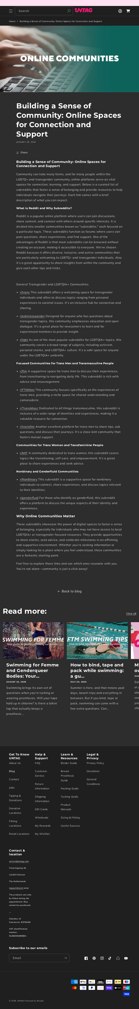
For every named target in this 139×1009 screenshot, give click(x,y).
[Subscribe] (65, 958)
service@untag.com (19, 861)
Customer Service (41, 773)
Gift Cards (41, 809)
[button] (11, 11)
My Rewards (43, 825)
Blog (12, 771)
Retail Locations (19, 833)
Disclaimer (93, 771)
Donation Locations (15, 810)
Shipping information (42, 799)
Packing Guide (70, 788)
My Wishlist (42, 833)
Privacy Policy (95, 763)
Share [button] (24, 152)
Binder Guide (69, 763)
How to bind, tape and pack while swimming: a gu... (97, 670)
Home (12, 21)
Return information (42, 786)
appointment (17, 888)
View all (131, 613)
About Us (15, 763)
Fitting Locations (15, 823)
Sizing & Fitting (70, 817)
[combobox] (44, 11)
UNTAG (20, 1001)
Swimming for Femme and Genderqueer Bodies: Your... (32, 670)
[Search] (69, 11)
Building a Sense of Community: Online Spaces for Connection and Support (61, 21)
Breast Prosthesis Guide (67, 776)
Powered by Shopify (34, 1001)
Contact (14, 779)
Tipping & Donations (15, 798)
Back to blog (72, 591)
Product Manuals (66, 807)
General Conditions (93, 781)
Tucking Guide (69, 796)
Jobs (11, 787)
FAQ (37, 763)
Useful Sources (70, 825)
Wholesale (41, 817)
